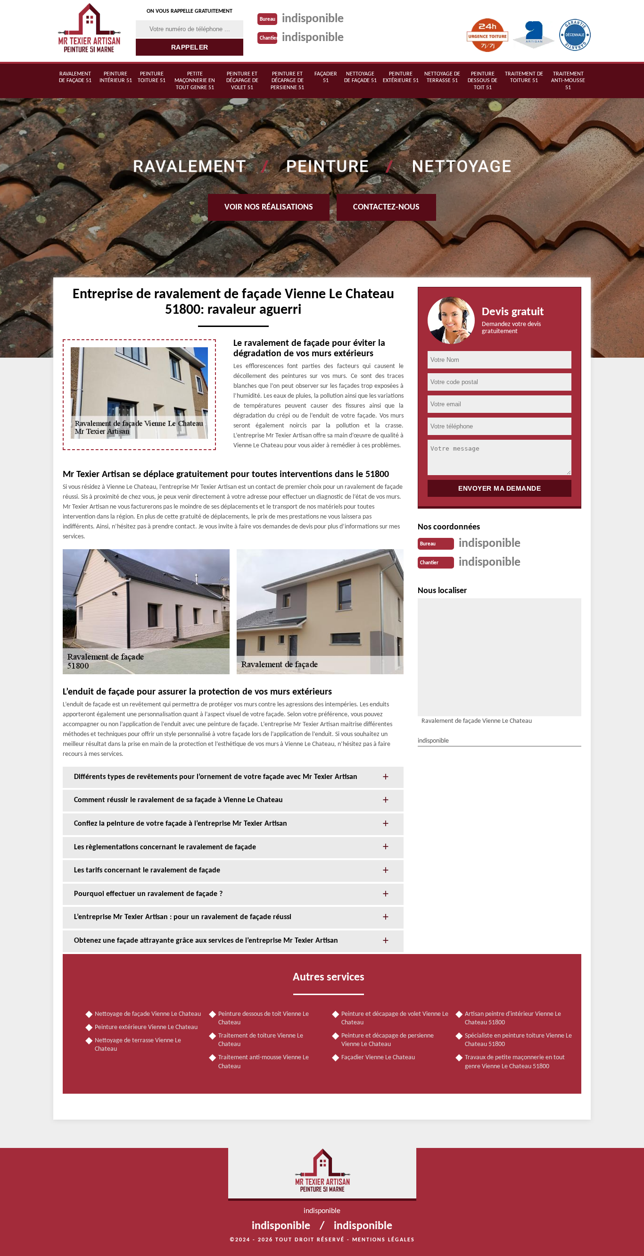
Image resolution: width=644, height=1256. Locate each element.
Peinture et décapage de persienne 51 (287, 81)
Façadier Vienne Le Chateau (378, 1057)
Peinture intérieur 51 (115, 77)
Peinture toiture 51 (151, 77)
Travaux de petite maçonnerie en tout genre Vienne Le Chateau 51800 (515, 1062)
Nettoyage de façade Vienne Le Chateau (148, 1014)
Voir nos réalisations (268, 207)
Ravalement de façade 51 (75, 77)
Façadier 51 (325, 77)
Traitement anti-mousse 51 (568, 81)
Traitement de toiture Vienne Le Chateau (260, 1040)
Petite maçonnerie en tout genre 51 (194, 81)
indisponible (313, 19)
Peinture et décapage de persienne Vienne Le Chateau (387, 1040)
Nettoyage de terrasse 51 (442, 77)
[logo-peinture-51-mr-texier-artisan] (88, 31)
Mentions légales (383, 1240)
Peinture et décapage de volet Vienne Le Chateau (394, 1018)
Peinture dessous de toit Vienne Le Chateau (263, 1018)
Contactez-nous (386, 207)
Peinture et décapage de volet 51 (242, 81)
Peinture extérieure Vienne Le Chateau (146, 1027)
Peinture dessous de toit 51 (482, 81)
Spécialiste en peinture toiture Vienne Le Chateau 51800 (518, 1040)
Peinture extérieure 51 (401, 77)
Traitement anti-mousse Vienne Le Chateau (263, 1062)
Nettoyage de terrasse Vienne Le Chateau (138, 1045)
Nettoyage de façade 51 (360, 77)
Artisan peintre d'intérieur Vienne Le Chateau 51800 (513, 1018)
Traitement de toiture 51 (524, 77)
